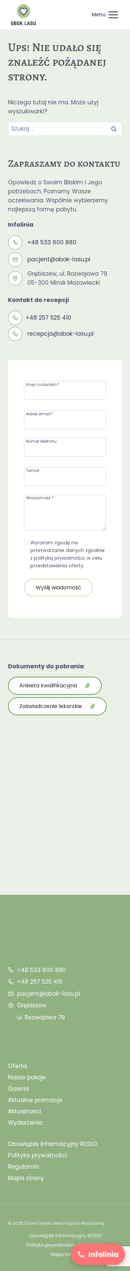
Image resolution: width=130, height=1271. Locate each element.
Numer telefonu (41, 440)
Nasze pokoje (27, 1077)
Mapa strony (26, 1178)
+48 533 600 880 (51, 242)
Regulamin (23, 1167)
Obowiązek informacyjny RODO (52, 1144)
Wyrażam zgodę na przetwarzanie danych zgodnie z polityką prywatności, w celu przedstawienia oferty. (67, 554)
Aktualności (24, 1111)
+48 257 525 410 (48, 318)
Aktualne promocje (35, 1100)
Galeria (18, 1089)
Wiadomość (40, 497)
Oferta (17, 1066)
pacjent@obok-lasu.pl (58, 259)
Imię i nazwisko (42, 384)
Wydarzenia (25, 1123)
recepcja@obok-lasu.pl (60, 334)
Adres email (39, 413)
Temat (32, 470)
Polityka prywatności (37, 1155)
